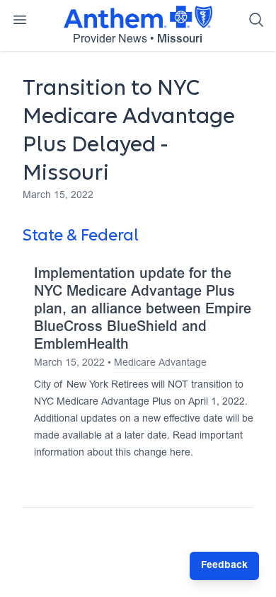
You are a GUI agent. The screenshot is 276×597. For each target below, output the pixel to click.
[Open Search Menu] (256, 19)
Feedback (224, 566)
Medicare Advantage (160, 364)
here (180, 453)
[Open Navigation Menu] (19, 19)
